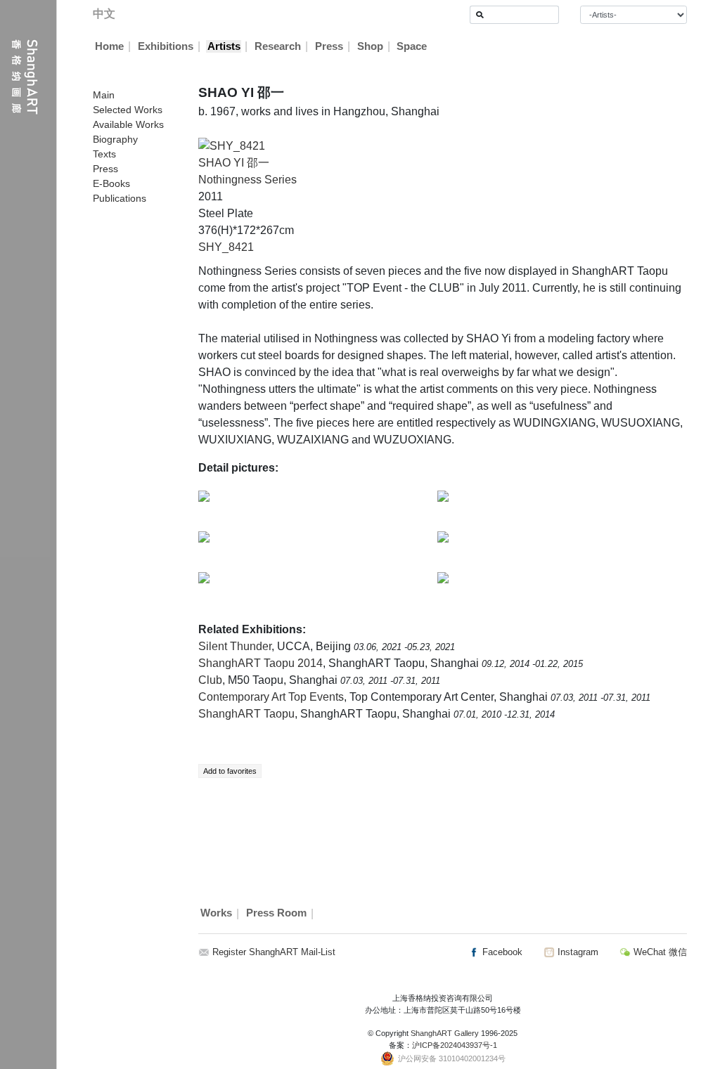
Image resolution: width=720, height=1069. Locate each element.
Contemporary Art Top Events (271, 697)
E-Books (111, 183)
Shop (370, 46)
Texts (104, 154)
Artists (223, 46)
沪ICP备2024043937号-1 (454, 1045)
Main (104, 95)
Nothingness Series (247, 180)
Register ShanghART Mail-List (273, 952)
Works (216, 913)
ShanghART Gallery (445, 1033)
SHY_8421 (226, 247)
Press (329, 46)
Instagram (576, 952)
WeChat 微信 (659, 952)
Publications (119, 198)
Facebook (501, 952)
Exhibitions (165, 46)
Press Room (276, 913)
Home (109, 46)
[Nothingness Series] (231, 145)
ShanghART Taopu (246, 714)
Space (412, 46)
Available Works (128, 124)
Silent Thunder (234, 646)
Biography (115, 139)
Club (210, 680)
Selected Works (127, 109)
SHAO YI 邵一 (233, 163)
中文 (104, 14)
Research (278, 46)
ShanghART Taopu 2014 (260, 663)
